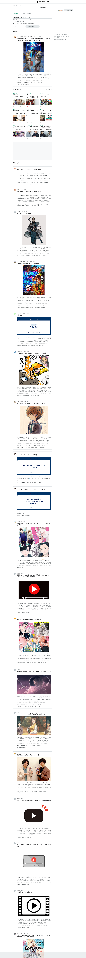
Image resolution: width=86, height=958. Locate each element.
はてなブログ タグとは (58, 36)
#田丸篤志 (29, 662)
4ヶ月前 (39, 36)
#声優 (33, 183)
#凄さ (40, 345)
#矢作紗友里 (19, 927)
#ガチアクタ (23, 255)
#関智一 (41, 182)
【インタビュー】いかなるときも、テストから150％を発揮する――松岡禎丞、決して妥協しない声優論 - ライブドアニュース (32, 96)
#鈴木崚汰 (19, 663)
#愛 (32, 255)
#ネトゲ (32, 447)
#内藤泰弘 (34, 704)
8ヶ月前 (28, 189)
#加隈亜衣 (24, 927)
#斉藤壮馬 (28, 663)
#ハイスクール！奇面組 (21, 182)
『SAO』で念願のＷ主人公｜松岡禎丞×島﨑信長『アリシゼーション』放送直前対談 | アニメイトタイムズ (46, 128)
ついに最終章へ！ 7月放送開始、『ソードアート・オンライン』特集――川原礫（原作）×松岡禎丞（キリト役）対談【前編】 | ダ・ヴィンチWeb (32, 128)
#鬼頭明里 (46, 305)
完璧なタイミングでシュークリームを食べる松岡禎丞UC (19, 95)
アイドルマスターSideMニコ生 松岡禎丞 (45, 95)
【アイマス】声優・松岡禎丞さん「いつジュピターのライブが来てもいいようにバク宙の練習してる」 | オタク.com (32, 112)
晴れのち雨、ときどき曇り (21, 189)
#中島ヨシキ (23, 662)
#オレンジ (19, 747)
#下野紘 (18, 307)
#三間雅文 (39, 482)
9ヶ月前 (25, 211)
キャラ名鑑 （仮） (20, 211)
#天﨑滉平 (22, 791)
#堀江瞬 (38, 662)
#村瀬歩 (44, 791)
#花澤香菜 (32, 307)
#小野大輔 (29, 482)
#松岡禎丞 (33, 82)
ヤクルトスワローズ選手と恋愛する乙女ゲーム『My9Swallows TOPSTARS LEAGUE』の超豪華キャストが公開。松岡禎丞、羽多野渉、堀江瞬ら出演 (19, 128)
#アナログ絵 (19, 447)
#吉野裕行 (23, 345)
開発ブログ (68, 36)
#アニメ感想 (36, 182)
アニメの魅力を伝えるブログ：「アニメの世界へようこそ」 (27, 36)
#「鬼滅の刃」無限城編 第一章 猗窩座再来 (26, 305)
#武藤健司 (39, 704)
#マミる (40, 706)
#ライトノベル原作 (20, 84)
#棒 (34, 255)
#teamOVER (19, 482)
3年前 (28, 351)
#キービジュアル (39, 82)
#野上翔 (31, 791)
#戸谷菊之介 (28, 183)
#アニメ (40, 255)
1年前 (34, 261)
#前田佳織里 (28, 612)
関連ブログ (29, 13)
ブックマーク (16, 93)
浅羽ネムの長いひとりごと (21, 351)
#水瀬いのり (37, 447)
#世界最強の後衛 (20, 82)
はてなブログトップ (57, 37)
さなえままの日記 (20, 453)
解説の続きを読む (32, 26)
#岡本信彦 (33, 345)
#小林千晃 (23, 183)
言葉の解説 (16, 13)
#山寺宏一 (28, 345)
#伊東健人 (34, 662)
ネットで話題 (22, 13)
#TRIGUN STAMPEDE (21, 704)
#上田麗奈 (27, 307)
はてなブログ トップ (17, 5)
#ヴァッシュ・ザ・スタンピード (23, 706)
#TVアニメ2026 (30, 182)
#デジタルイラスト (41, 445)
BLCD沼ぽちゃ (19, 521)
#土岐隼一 (27, 791)
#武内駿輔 (46, 182)
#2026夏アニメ (27, 82)
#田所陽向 (33, 663)
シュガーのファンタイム (21, 933)
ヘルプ (64, 36)
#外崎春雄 (43, 307)
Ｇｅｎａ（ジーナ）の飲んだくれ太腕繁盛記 (24, 261)
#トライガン (28, 704)
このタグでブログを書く (68, 10)
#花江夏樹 (42, 305)
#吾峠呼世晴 (37, 307)
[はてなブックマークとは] (20, 89)
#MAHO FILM (27, 84)
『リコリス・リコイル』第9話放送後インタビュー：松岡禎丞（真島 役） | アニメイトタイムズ (46, 112)
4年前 (19, 669)
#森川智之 (24, 482)
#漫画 (37, 255)
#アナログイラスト (26, 447)
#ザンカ (18, 255)
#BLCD (22, 567)
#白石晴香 (34, 205)
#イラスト (30, 445)
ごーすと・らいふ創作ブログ (21, 401)
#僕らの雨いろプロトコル (22, 445)
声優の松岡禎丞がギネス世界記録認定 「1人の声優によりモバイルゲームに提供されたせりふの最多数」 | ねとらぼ (19, 112)
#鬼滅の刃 (19, 395)
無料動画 (18, 573)
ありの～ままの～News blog (21, 313)
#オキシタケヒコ (45, 704)
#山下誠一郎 (43, 662)
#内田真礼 (19, 837)
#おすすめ (45, 255)
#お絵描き (34, 445)
